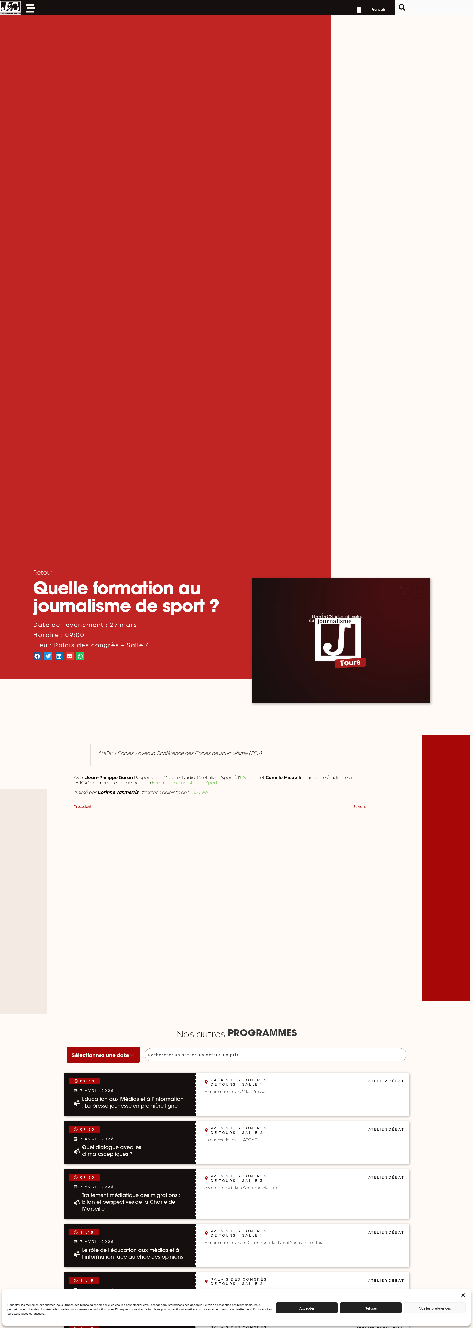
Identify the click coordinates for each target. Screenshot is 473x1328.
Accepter (306, 1308)
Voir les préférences (435, 1308)
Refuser (371, 1308)
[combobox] (434, 7)
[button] (463, 1295)
